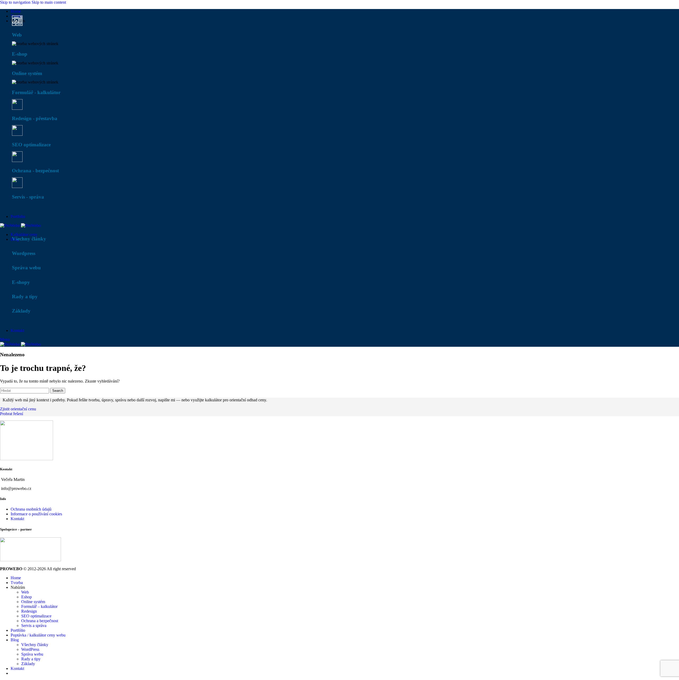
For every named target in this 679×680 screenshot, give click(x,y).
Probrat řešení (11, 413)
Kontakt (17, 518)
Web (25, 592)
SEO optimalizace (36, 616)
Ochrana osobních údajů (31, 509)
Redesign (29, 611)
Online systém (33, 601)
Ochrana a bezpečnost (39, 620)
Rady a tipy (31, 659)
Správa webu (32, 654)
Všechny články (34, 644)
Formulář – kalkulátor (39, 606)
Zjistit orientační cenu (18, 409)
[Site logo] (10, 225)
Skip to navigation (16, 2)
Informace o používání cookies (36, 514)
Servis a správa (33, 625)
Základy (28, 663)
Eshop (26, 597)
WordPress (30, 649)
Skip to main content (49, 2)
